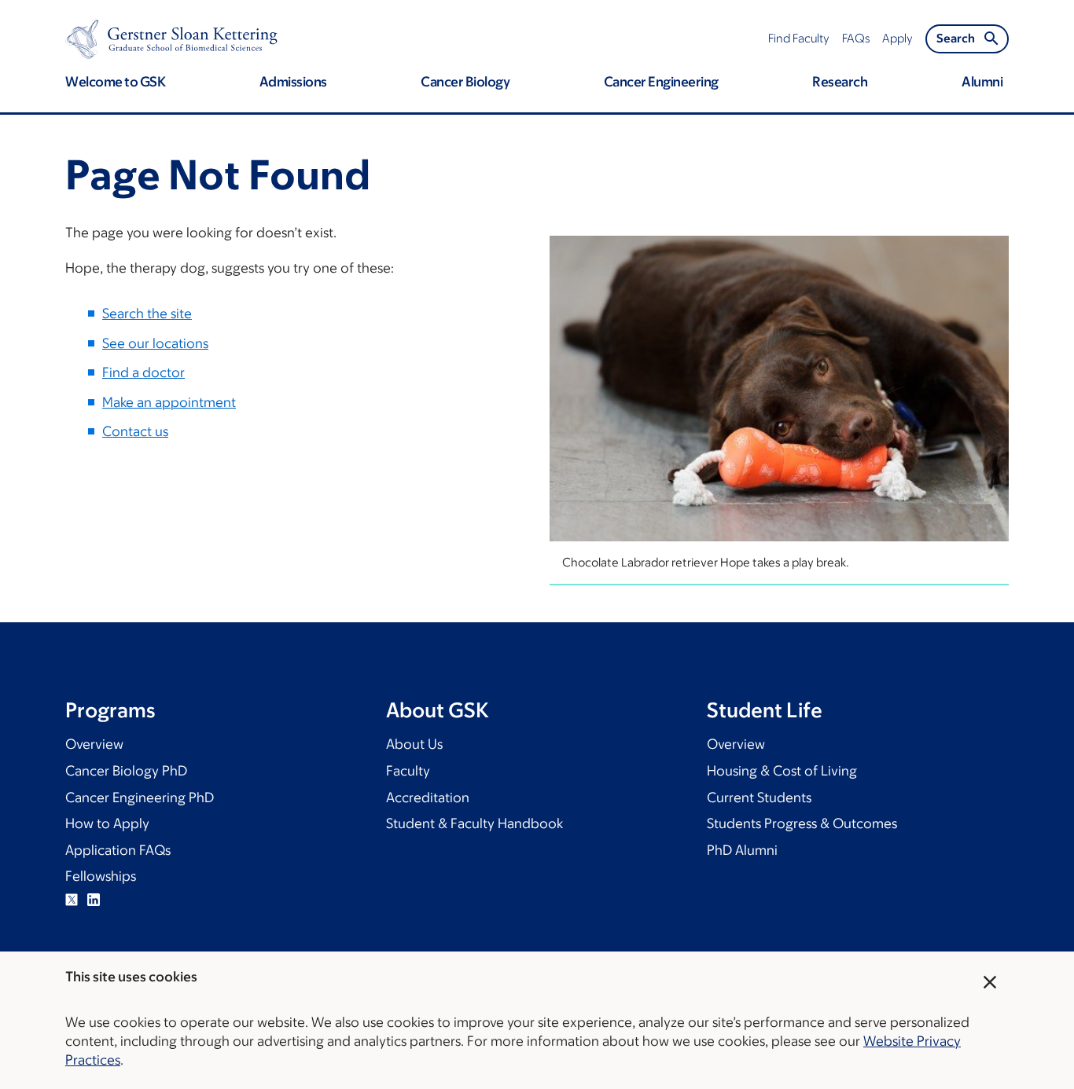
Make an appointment (169, 402)
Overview (94, 744)
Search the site (147, 313)
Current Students (759, 797)
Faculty (408, 771)
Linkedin (93, 899)
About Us (414, 744)
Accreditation (427, 797)
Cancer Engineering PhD (139, 797)
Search (955, 38)
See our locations (155, 343)
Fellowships (100, 876)
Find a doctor (143, 372)
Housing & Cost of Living (782, 771)
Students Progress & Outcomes (802, 823)
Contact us (135, 431)
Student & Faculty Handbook (474, 823)
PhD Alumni (742, 850)
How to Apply (107, 823)
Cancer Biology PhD (126, 771)
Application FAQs (118, 850)
